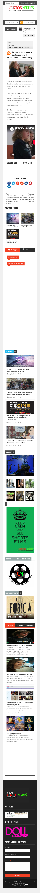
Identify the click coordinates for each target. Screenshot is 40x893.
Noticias (11, 45)
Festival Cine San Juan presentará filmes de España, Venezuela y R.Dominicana (18, 418)
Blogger (25, 32)
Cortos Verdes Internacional (24, 882)
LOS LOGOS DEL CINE (14, 733)
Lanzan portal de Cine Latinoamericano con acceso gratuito (20, 703)
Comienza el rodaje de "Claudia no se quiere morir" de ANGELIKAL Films (19, 393)
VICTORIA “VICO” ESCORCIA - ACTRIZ (19, 674)
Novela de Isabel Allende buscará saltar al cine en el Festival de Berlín (20, 442)
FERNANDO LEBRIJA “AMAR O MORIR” (19, 646)
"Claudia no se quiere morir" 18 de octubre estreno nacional (18, 370)
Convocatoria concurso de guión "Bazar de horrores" (20, 616)
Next (32, 608)
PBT (26, 885)
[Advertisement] (21, 332)
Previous (8, 608)
